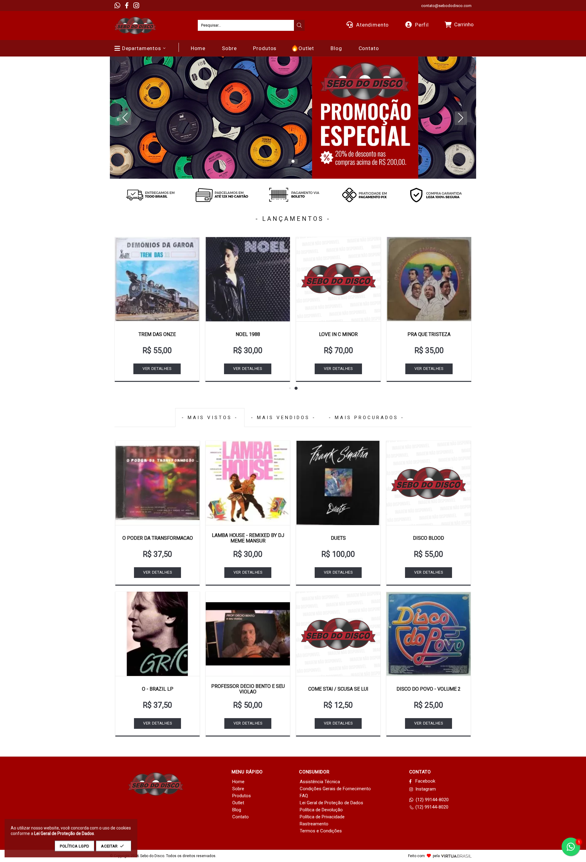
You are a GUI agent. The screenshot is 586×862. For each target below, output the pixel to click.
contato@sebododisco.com (446, 5)
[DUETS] (338, 483)
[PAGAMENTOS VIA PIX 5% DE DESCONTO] (364, 195)
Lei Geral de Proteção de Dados (331, 802)
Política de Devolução (321, 810)
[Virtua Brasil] (456, 856)
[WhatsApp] (117, 5)
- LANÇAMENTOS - (293, 218)
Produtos (241, 795)
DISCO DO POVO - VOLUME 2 (428, 689)
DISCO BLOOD (428, 538)
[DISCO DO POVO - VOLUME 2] (428, 634)
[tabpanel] (293, 118)
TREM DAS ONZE (157, 334)
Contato (240, 817)
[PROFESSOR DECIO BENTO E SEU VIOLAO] (248, 634)
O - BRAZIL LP (157, 689)
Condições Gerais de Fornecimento (335, 788)
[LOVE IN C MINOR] (338, 279)
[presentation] (299, 25)
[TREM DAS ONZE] (157, 279)
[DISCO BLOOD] (428, 483)
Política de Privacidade (322, 817)
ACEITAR (109, 846)
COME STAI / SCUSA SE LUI (338, 689)
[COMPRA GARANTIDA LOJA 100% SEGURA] (436, 195)
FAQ (304, 795)
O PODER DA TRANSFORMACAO (157, 538)
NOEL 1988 (248, 334)
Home (238, 781)
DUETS (338, 538)
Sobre (238, 788)
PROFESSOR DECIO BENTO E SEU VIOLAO (248, 689)
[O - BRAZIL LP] (157, 634)
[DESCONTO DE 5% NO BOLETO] (293, 195)
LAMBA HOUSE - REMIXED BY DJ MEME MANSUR (248, 538)
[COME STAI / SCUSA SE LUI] (338, 634)
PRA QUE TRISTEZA (428, 334)
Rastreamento (314, 824)
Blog (236, 810)
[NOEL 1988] (247, 279)
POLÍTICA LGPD (74, 846)
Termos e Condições (321, 831)
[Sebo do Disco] (135, 25)
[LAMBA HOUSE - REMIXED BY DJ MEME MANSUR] (248, 483)
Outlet (238, 802)
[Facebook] (127, 5)
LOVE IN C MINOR (338, 334)
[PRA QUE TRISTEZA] (429, 279)
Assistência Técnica (320, 781)
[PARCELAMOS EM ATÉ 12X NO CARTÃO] (221, 195)
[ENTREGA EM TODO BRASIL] (150, 195)
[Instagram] (136, 5)
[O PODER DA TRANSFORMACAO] (157, 483)
